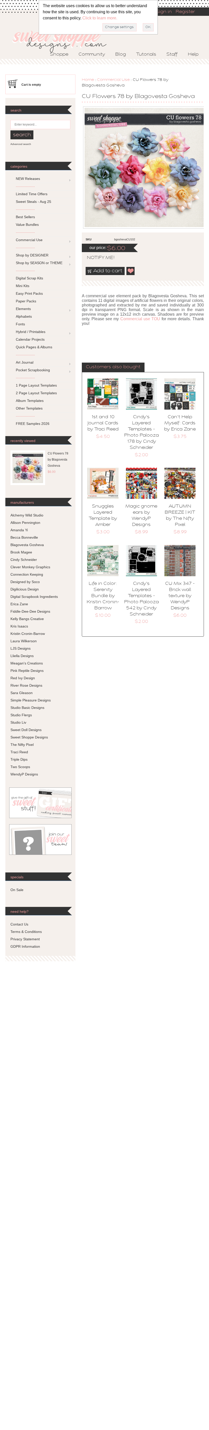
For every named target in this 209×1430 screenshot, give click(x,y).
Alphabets (24, 316)
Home (88, 80)
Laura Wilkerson (23, 641)
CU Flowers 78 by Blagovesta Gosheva (58, 459)
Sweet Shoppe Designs (29, 737)
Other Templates (29, 408)
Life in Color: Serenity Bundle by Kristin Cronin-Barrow (103, 596)
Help (193, 55)
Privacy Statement (25, 939)
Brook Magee (21, 552)
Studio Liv (18, 722)
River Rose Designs (26, 685)
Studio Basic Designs (27, 708)
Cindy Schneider (23, 560)
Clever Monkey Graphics (30, 567)
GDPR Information (25, 946)
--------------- (25, 186)
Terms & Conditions (26, 932)
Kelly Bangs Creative (27, 619)
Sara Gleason (21, 693)
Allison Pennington (25, 523)
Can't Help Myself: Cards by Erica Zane (180, 423)
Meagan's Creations (26, 663)
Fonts (20, 324)
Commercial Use (113, 80)
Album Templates (30, 401)
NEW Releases (28, 179)
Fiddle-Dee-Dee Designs (30, 611)
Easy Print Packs (29, 293)
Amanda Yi (19, 530)
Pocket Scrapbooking (33, 370)
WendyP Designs (24, 774)
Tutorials (146, 55)
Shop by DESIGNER (32, 255)
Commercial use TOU (140, 319)
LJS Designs (20, 648)
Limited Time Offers (31, 194)
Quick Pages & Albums (34, 347)
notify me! (96, 258)
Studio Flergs (21, 715)
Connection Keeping (26, 574)
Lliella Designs (22, 656)
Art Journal (24, 362)
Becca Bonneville (24, 537)
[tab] (113, 367)
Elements (23, 309)
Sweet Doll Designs (26, 730)
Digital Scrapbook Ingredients (34, 597)
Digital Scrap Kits (29, 278)
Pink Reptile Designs (27, 671)
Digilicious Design (24, 589)
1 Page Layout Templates (36, 385)
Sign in (164, 12)
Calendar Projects (30, 339)
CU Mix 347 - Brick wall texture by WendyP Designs (180, 596)
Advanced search (20, 144)
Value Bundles (27, 225)
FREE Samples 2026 (32, 424)
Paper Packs (26, 301)
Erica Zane (19, 604)
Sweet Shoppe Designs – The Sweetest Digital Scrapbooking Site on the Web (63, 40)
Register (185, 12)
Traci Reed (19, 752)
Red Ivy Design (22, 678)
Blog (120, 55)
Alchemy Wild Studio (26, 515)
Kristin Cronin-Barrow (27, 634)
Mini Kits (22, 286)
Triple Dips (19, 759)
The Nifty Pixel (22, 745)
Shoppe (59, 55)
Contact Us (19, 924)
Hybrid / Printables (30, 332)
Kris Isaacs (19, 626)
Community (92, 55)
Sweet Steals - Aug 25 (33, 202)
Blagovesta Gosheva (27, 545)
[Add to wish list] (130, 271)
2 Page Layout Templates (36, 393)
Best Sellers (25, 217)
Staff (172, 55)
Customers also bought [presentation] (113, 367)
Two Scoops (20, 767)
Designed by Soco (25, 582)
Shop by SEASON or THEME (39, 263)
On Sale (16, 890)
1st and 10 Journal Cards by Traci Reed (103, 423)
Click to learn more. (99, 18)
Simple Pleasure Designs (30, 700)
